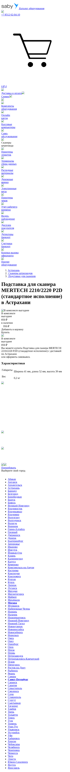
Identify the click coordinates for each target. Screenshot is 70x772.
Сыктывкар (14, 703)
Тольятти (13, 714)
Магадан (12, 591)
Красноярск (14, 576)
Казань (11, 555)
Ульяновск (13, 729)
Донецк (12, 538)
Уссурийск (14, 732)
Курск (11, 582)
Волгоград (14, 517)
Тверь (11, 711)
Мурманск (13, 605)
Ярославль (14, 767)
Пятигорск (14, 664)
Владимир (13, 514)
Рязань (11, 673)
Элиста (12, 759)
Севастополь (15, 688)
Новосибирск (15, 632)
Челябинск (14, 747)
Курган (12, 579)
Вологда (12, 523)
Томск (11, 717)
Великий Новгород (18, 505)
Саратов (12, 685)
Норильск (13, 635)
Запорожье (14, 544)
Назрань (12, 611)
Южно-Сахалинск (18, 762)
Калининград (15, 558)
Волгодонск (14, 520)
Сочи (11, 694)
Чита (10, 756)
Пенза (11, 650)
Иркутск (12, 549)
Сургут (12, 700)
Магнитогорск (16, 594)
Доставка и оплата (11, 93)
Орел (11, 641)
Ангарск (12, 482)
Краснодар (14, 573)
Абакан (12, 479)
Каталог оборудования (31, 8)
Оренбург (13, 644)
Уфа (10, 735)
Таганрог (13, 706)
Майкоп (12, 597)
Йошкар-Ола (15, 552)
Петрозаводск (15, 655)
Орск (11, 647)
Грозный (12, 532)
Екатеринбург (15, 541)
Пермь (11, 653)
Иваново (13, 546)
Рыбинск (13, 670)
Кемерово (13, 564)
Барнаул (12, 491)
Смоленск (13, 691)
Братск (11, 499)
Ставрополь (14, 697)
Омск (11, 638)
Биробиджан (15, 496)
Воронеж (13, 526)
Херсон (12, 741)
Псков (11, 661)
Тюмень (12, 723)
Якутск (12, 764)
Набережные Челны (19, 608)
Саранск (12, 682)
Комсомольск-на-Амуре (21, 567)
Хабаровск (14, 738)
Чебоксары (14, 744)
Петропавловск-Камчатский (23, 658)
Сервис (5, 96)
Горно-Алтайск (16, 529)
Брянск (12, 502)
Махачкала (14, 600)
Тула (10, 720)
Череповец (14, 750)
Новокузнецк (15, 626)
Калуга (12, 561)
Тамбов (12, 709)
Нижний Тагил (16, 623)
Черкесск (13, 753)
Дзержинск (14, 535)
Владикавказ (15, 511)
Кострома (13, 570)
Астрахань (14, 488)
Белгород (13, 493)
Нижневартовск (17, 617)
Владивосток (15, 508)
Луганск (12, 588)
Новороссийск (16, 629)
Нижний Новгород (18, 620)
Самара (12, 676)
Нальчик (12, 614)
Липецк (12, 585)
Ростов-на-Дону (17, 667)
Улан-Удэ (13, 726)
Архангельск (15, 485)
